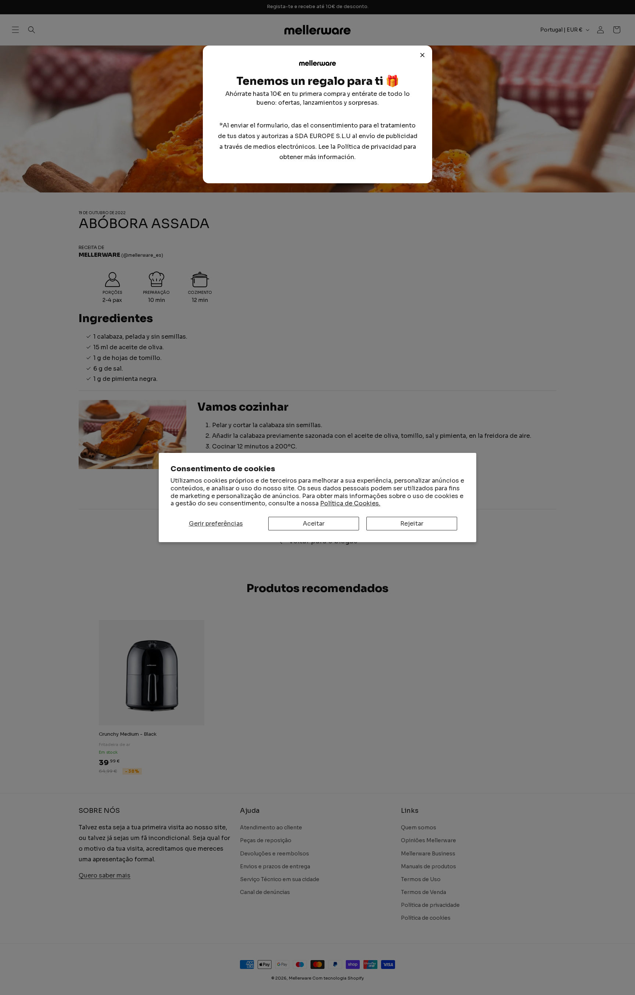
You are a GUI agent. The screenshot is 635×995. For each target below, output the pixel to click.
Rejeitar (411, 523)
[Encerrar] (423, 55)
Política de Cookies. (350, 503)
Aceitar (313, 523)
